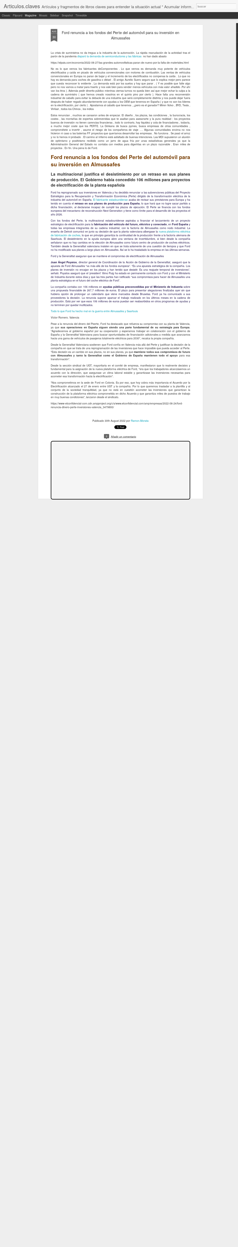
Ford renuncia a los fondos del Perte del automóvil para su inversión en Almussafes (120, 35)
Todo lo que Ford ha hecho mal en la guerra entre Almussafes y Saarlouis (94, 311)
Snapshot (67, 15)
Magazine (30, 15)
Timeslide (81, 15)
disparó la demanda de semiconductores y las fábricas (109, 56)
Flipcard (17, 15)
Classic (6, 15)
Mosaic (43, 15)
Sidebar (54, 15)
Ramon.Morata (140, 420)
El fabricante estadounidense (110, 199)
